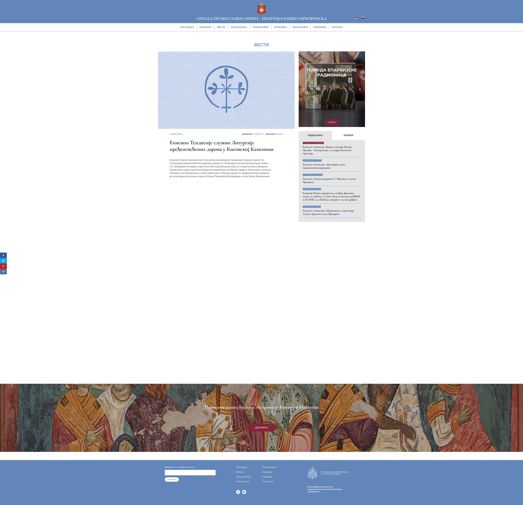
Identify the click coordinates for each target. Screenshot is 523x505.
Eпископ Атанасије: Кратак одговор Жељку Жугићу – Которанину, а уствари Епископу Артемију (327, 78)
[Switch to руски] (363, 17)
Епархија (280, 27)
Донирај (261, 427)
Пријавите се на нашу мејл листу (180, 467)
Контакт (337, 27)
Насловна (187, 27)
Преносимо (261, 27)
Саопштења (239, 27)
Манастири (300, 27)
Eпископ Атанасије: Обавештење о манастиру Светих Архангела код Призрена (328, 140)
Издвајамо (315, 63)
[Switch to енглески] (359, 17)
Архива (348, 63)
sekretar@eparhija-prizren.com (320, 487)
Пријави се (172, 479)
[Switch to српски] (355, 17)
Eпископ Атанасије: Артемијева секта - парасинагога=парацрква (324, 94)
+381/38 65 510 (313, 492)
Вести (221, 27)
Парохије (319, 27)
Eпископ (206, 27)
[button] (304, 53)
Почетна (173, 134)
